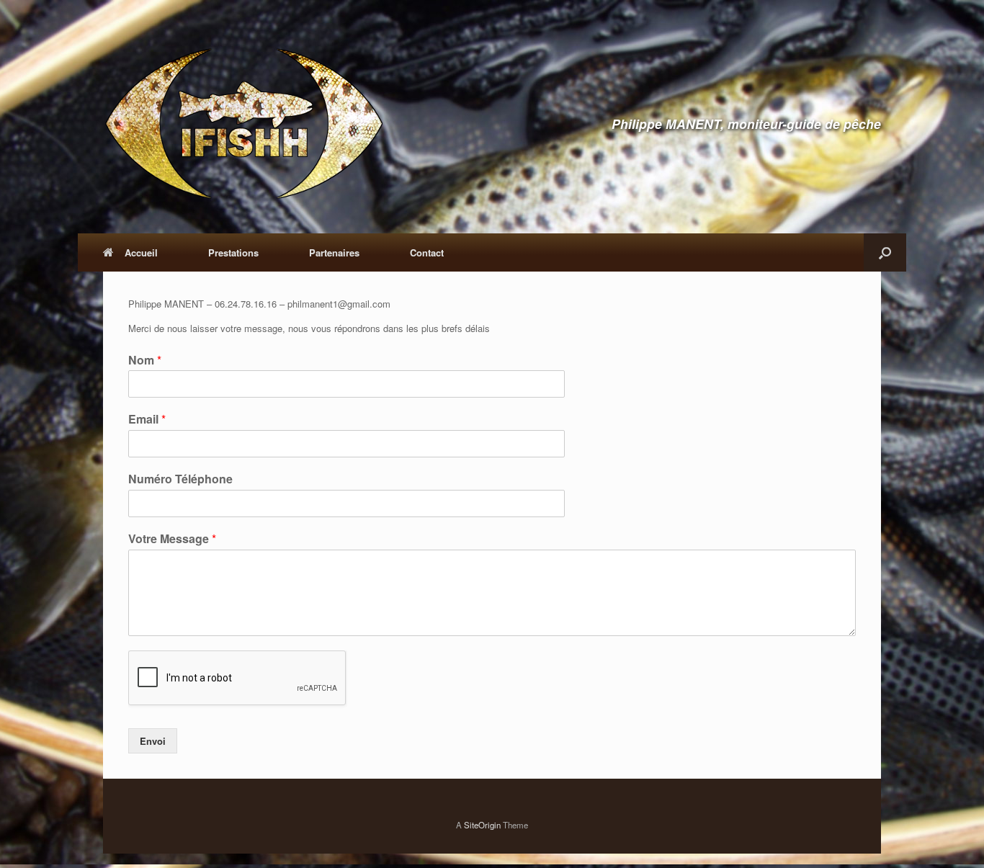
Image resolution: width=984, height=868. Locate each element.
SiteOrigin (482, 825)
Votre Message (172, 539)
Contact (427, 252)
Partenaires (334, 252)
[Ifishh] (244, 124)
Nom (144, 360)
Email (147, 419)
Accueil (141, 252)
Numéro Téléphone (180, 479)
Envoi (153, 741)
